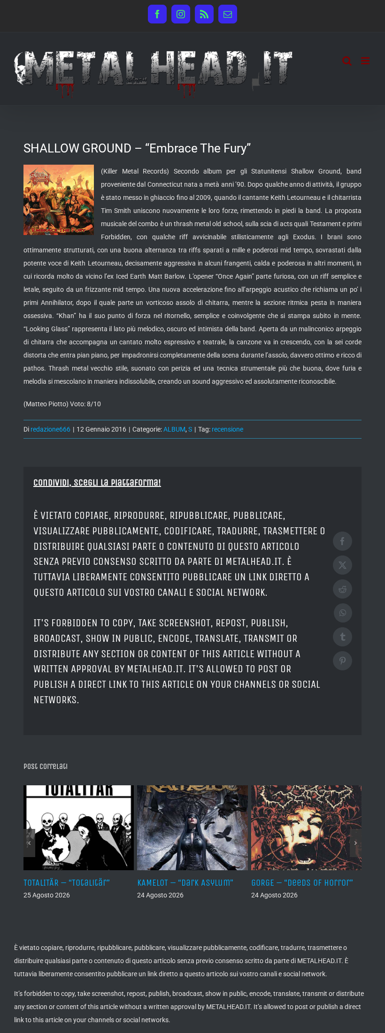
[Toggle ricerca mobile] (347, 61)
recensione (227, 429)
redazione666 (50, 429)
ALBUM (174, 429)
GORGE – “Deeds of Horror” (302, 882)
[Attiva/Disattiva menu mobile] (366, 61)
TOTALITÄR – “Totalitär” (66, 882)
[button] (29, 843)
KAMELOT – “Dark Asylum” (185, 882)
